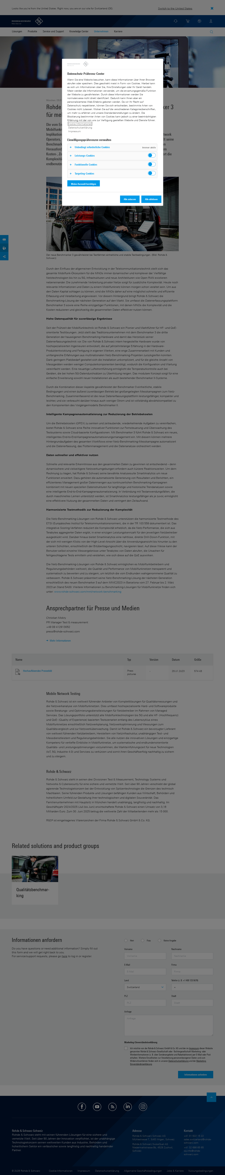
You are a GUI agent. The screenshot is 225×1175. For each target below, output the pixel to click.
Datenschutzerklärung (80, 127)
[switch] (152, 155)
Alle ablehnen (151, 199)
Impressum (74, 131)
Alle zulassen (130, 199)
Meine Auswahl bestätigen (83, 183)
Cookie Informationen (80, 123)
